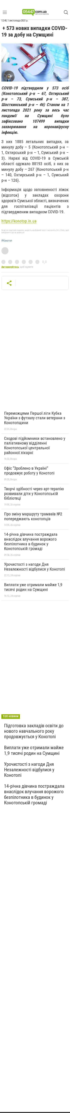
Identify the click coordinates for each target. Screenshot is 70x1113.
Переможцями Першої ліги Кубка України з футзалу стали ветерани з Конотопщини (34, 418)
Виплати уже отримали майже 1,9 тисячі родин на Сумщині (33, 587)
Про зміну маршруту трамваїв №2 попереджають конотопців (33, 516)
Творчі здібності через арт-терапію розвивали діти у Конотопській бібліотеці (34, 493)
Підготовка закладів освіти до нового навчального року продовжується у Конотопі (34, 731)
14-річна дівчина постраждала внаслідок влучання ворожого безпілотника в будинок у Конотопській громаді (30, 541)
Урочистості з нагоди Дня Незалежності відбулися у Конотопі (34, 567)
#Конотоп (6, 240)
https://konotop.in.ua (19, 221)
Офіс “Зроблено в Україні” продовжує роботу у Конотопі (29, 470)
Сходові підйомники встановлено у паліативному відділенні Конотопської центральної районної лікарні (34, 445)
